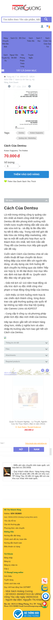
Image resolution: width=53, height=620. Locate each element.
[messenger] (46, 596)
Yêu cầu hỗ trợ (10, 521)
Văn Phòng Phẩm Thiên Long (22, 60)
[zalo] (45, 588)
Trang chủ (10, 77)
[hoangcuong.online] (26, 8)
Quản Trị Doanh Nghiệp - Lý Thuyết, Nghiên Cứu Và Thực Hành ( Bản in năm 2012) (28, 423)
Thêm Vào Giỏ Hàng (27, 174)
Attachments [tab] (11, 355)
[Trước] (9, 86)
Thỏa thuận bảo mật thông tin (36, 443)
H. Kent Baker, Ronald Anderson (28, 427)
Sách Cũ (13, 38)
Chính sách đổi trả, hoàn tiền (15, 539)
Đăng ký (7, 561)
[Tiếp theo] (29, 86)
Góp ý (6, 569)
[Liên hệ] (45, 604)
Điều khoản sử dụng (12, 547)
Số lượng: (9, 162)
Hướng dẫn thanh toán (13, 543)
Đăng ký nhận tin (10, 565)
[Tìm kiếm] (46, 19)
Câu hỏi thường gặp (12, 524)
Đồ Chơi (22, 38)
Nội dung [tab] (9, 200)
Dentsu (21, 133)
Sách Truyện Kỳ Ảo (5, 58)
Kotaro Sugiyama (36, 133)
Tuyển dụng (8, 580)
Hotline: (13, 514)
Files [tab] (8, 349)
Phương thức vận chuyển (14, 528)
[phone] (45, 581)
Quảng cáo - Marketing (27, 138)
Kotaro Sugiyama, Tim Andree (16, 151)
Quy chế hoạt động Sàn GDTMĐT (17, 587)
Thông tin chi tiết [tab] (12, 343)
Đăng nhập (8, 558)
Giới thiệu (8, 576)
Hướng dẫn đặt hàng (12, 536)
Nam (36, 449)
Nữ (21, 449)
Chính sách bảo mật (12, 583)
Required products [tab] (13, 361)
